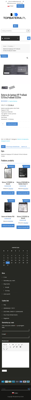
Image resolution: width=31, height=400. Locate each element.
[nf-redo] (7, 349)
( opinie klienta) (12, 101)
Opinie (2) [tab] (24, 146)
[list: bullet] (7, 347)
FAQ (5, 305)
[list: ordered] (4, 347)
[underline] (19, 344)
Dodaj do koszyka (12, 124)
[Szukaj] (28, 30)
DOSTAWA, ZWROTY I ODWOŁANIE (13, 311)
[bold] (13, 344)
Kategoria (7, 38)
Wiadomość (6, 341)
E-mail (4, 334)
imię (3, 327)
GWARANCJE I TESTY (9, 308)
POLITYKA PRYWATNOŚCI (11, 315)
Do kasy (7, 290)
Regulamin (6, 318)
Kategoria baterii (5, 141)
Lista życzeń (7, 294)
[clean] (22, 344)
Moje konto (20, 6)
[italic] (16, 344)
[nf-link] (13, 347)
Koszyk (7, 287)
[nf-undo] (4, 349)
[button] (28, 38)
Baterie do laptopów (22, 139)
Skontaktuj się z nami (9, 280)
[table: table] (20, 347)
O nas (5, 277)
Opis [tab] (3, 146)
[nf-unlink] (16, 347)
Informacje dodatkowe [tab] (12, 146)
